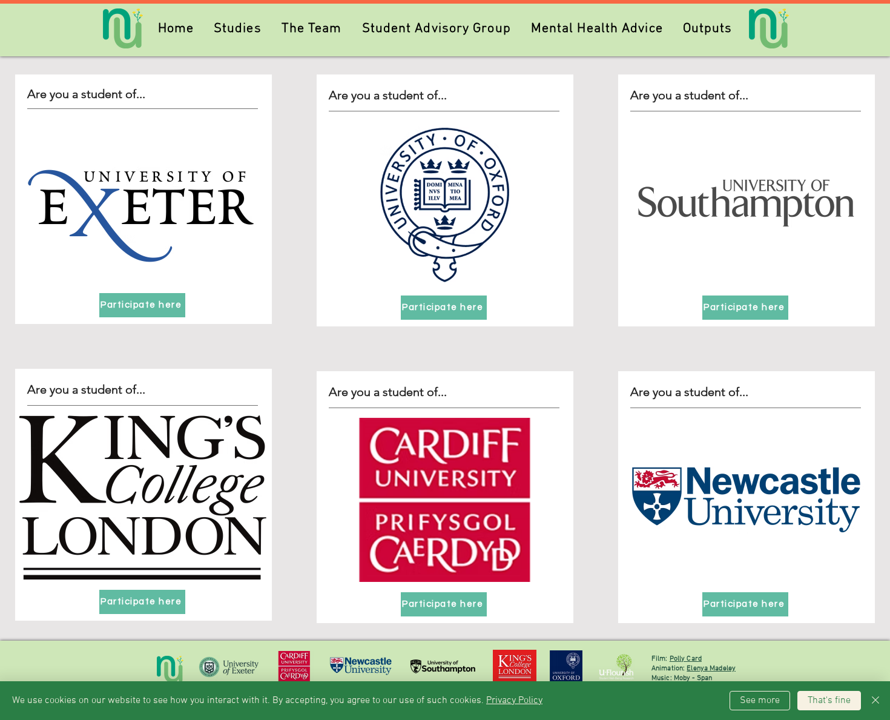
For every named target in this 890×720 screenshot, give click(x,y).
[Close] (875, 700)
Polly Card (686, 659)
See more (760, 701)
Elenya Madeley (711, 668)
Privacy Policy (514, 701)
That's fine (829, 701)
